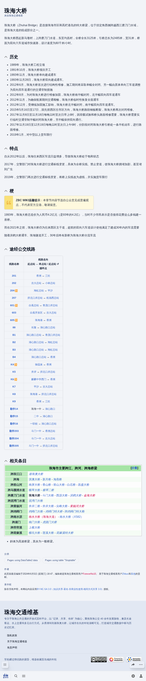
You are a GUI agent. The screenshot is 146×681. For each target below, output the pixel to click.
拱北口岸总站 (35, 297)
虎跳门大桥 (50, 522)
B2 (14, 342)
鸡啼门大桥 (36, 511)
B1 (14, 334)
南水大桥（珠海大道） (43, 516)
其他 (133, 573)
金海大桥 (89, 495)
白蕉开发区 (36, 312)
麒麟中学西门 (38, 379)
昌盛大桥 (83, 484)
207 (14, 297)
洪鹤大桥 (75, 495)
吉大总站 (36, 283)
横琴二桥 (48, 490)
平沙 (50, 290)
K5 (14, 371)
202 (14, 283)
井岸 (33, 371)
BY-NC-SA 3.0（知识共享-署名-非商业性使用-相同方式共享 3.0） (70, 589)
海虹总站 (39, 290)
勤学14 (14, 408)
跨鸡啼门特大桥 (75, 511)
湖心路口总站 (47, 327)
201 (14, 275)
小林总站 (50, 283)
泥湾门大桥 (36, 500)
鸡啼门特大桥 (53, 511)
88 (14, 327)
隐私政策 (12, 635)
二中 (36, 416)
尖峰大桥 (62, 506)
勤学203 (14, 431)
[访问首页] (5, 676)
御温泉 (39, 364)
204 (12, 290)
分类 (6, 554)
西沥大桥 (62, 495)
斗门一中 (36, 431)
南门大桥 (34, 522)
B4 (14, 357)
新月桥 (47, 479)
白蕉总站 (34, 305)
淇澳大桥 (34, 479)
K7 (14, 386)
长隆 (33, 327)
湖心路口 (50, 408)
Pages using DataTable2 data (22, 560)
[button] (134, 468)
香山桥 (47, 484)
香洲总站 (50, 431)
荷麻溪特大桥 (64, 532)
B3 (14, 349)
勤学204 (14, 438)
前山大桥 (59, 484)
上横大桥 (34, 527)
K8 (14, 394)
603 (14, 312)
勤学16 (14, 423)
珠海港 (39, 320)
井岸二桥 (34, 506)
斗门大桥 (48, 495)
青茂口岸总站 (50, 305)
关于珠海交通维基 (17, 641)
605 (12, 320)
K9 (14, 401)
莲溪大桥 (48, 532)
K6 (12, 379)
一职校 (34, 423)
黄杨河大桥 (77, 506)
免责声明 (12, 647)
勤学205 (14, 445)
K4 (12, 364)
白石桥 (71, 484)
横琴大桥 (34, 490)
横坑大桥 (34, 532)
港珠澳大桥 (36, 474)
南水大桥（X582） (72, 516)
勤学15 (14, 416)
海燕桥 (57, 479)
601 (12, 305)
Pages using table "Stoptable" (60, 560)
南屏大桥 (34, 484)
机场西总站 (52, 297)
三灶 (47, 275)
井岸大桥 (48, 506)
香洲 (38, 275)
